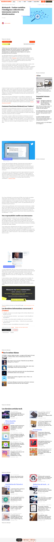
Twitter (12, 327)
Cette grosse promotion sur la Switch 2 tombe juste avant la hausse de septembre (45, 443)
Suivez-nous (32, 41)
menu (14, 1)
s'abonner (49, 1)
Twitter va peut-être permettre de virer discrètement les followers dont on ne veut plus (20, 372)
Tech (40, 4)
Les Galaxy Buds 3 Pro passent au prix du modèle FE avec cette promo (45, 490)
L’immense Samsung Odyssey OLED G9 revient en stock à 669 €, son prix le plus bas (17, 414)
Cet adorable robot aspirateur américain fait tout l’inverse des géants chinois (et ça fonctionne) (44, 517)
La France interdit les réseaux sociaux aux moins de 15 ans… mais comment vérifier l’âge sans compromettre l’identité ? (44, 118)
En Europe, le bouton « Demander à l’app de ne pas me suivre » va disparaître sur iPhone (44, 508)
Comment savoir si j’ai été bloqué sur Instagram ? (44, 123)
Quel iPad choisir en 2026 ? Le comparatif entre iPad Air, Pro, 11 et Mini (45, 499)
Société (12, 332)
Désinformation (6, 332)
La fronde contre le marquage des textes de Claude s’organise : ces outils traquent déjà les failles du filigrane (16, 516)
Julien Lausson (7, 23)
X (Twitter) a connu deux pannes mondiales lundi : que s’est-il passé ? (17, 319)
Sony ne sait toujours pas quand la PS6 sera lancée (16, 477)
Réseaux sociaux (49, 4)
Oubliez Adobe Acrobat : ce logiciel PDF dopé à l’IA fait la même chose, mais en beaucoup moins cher (21, 356)
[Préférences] (44, 1)
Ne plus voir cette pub (6, 39)
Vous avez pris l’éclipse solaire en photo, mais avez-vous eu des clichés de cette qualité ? (44, 107)
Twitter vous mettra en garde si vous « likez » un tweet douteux (19, 377)
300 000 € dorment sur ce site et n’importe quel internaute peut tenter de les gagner (44, 451)
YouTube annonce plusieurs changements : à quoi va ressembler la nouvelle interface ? (17, 427)
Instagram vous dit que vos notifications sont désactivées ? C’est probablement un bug (17, 453)
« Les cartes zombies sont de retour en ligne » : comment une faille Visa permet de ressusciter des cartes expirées (44, 423)
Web (43, 4)
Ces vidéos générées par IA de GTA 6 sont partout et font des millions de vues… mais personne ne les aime (44, 112)
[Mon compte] (42, 1)
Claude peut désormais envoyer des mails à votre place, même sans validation (44, 434)
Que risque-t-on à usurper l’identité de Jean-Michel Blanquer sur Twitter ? (20, 361)
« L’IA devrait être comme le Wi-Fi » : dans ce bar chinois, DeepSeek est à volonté (17, 490)
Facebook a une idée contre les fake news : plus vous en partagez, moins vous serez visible (20, 366)
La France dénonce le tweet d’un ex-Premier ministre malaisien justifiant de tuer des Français (20, 382)
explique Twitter (11, 178)
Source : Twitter (6, 161)
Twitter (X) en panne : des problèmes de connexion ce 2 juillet (16, 324)
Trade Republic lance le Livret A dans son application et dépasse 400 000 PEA (45, 414)
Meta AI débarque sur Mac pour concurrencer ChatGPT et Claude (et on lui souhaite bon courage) (17, 445)
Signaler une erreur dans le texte (21, 327)
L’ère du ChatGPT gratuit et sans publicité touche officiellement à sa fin (17, 499)
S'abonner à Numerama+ (17, 299)
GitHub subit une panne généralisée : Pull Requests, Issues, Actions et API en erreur (45, 478)
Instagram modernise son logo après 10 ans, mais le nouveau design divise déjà (46, 102)
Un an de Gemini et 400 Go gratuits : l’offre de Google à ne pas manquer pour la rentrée (17, 436)
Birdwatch (14, 58)
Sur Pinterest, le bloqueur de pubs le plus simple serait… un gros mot (16, 507)
